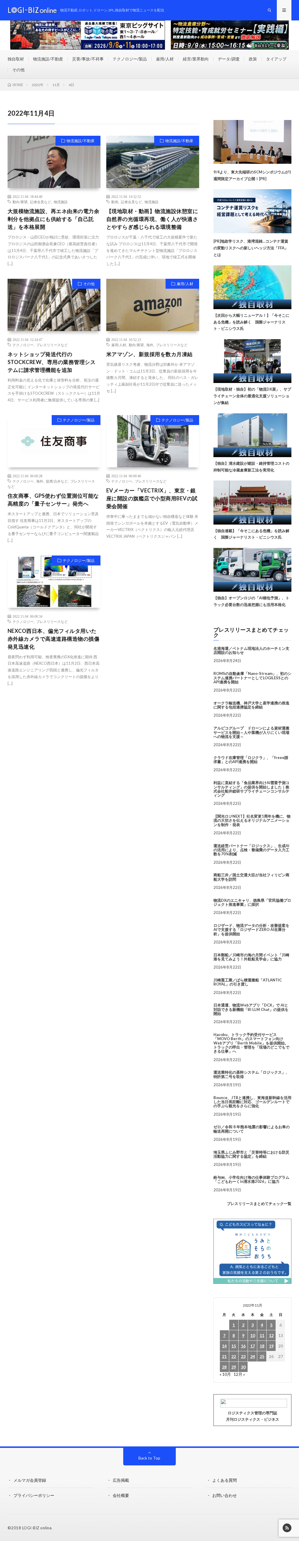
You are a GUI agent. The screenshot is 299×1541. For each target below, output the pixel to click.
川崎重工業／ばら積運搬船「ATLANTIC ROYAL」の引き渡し (247, 982)
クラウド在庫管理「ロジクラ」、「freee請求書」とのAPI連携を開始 (250, 759)
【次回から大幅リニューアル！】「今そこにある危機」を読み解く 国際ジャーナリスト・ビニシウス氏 (251, 322)
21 (224, 1356)
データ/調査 (229, 58)
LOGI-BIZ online (37, 1528)
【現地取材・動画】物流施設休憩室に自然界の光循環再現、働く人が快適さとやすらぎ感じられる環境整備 (152, 219)
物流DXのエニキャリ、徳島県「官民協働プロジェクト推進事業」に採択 (252, 902)
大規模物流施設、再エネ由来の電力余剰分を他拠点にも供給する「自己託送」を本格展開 (54, 219)
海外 (149, 344)
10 (252, 1335)
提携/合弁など (57, 481)
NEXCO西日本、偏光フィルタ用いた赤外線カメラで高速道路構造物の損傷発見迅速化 (54, 639)
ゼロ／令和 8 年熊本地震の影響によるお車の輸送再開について (251, 1128)
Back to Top (149, 1457)
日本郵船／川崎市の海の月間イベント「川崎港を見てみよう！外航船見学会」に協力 (251, 957)
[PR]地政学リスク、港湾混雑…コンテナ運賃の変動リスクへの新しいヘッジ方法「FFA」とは (250, 248)
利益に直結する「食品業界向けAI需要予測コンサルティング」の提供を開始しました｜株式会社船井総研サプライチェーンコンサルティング (251, 789)
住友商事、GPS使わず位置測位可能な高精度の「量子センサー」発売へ (53, 499)
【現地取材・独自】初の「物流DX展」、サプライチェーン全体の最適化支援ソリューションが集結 (252, 396)
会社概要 (121, 1495)
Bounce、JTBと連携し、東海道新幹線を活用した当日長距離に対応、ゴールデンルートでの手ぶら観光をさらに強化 (252, 1101)
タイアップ (276, 58)
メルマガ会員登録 (29, 1480)
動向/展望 (20, 201)
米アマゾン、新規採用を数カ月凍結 (149, 354)
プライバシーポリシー (33, 1495)
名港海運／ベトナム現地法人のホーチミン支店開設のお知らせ (251, 650)
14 (224, 1345)
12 (271, 1335)
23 (243, 1356)
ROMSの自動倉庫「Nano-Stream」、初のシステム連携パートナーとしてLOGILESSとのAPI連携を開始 (252, 677)
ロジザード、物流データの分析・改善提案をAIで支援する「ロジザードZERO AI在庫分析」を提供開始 (251, 929)
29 (233, 1366)
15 (233, 1345)
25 (262, 1356)
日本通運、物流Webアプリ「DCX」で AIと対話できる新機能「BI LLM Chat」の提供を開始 (250, 1009)
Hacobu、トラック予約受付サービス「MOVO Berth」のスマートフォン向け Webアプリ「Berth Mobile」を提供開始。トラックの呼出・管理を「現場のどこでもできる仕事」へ (251, 1043)
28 (224, 1366)
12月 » (239, 1374)
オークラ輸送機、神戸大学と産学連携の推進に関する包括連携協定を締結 (251, 705)
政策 (253, 58)
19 (271, 1345)
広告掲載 (121, 1480)
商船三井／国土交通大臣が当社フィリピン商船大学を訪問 (251, 877)
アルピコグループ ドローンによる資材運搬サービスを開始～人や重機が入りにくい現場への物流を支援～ (251, 732)
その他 (18, 69)
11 (262, 1335)
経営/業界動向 (196, 58)
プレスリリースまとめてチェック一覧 (259, 1203)
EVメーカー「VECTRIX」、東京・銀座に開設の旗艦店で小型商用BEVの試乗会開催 (152, 498)
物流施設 (61, 201)
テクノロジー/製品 (130, 58)
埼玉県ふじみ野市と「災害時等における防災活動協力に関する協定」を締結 (251, 1154)
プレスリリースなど (52, 344)
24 (252, 1356)
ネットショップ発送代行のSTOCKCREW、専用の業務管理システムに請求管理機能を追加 (52, 362)
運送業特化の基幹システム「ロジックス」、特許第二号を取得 (251, 1074)
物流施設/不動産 (48, 58)
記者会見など (40, 201)
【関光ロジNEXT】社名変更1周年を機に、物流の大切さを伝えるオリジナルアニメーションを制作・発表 (252, 820)
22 (233, 1356)
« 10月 (225, 1374)
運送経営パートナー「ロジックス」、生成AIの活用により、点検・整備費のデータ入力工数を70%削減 (251, 849)
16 (243, 1345)
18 (262, 1345)
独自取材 (16, 58)
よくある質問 (224, 1480)
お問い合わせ (224, 1495)
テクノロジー (23, 344)
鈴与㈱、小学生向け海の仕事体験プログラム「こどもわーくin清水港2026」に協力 (251, 1179)
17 (252, 1345)
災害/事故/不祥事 (88, 58)
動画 (114, 201)
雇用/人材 (165, 58)
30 (243, 1366)
